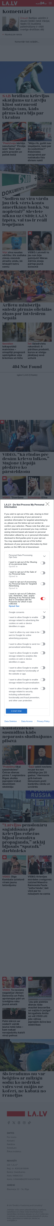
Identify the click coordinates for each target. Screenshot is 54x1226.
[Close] (48, 505)
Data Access (27, 721)
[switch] (43, 563)
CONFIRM (16, 711)
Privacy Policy (43, 721)
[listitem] (27, 556)
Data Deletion (10, 721)
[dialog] (27, 613)
